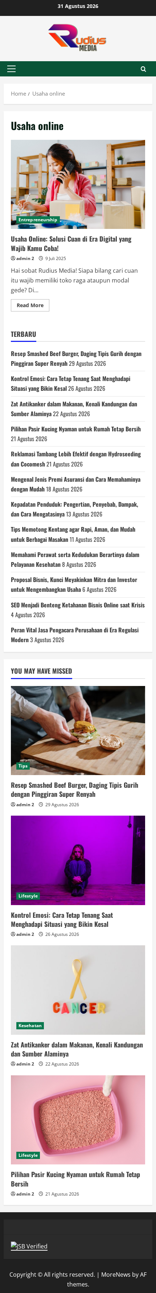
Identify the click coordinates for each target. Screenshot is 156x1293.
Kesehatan (30, 1025)
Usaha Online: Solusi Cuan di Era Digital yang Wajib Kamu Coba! (78, 184)
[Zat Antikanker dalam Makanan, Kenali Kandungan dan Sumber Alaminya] (78, 990)
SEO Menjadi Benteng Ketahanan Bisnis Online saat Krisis (78, 605)
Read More (33, 306)
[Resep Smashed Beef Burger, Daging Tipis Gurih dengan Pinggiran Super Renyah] (78, 730)
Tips (23, 766)
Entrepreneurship (38, 220)
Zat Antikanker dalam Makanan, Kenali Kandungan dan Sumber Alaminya (77, 1049)
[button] (11, 68)
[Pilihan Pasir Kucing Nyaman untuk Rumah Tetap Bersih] (78, 1120)
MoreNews (116, 1275)
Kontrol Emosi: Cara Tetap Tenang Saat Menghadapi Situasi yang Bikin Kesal (62, 919)
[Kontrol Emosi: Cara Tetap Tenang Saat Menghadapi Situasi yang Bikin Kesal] (78, 860)
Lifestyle (28, 896)
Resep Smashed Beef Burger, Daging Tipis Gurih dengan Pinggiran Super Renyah (74, 789)
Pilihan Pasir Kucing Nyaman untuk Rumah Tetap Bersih (76, 428)
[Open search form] (143, 69)
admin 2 (25, 258)
